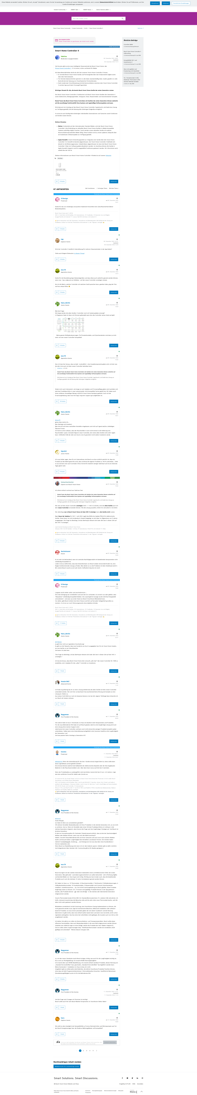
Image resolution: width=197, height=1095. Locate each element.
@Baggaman (58, 761)
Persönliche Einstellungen (181, 3)
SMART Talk (74, 9)
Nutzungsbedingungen (97, 1090)
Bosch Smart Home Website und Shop (67, 1084)
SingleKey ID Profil (124, 1084)
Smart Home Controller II (63, 68)
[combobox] (98, 18)
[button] (155, 3)
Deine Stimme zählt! (102, 9)
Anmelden (140, 1084)
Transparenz (88, 1092)
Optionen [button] (140, 28)
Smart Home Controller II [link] (96, 28)
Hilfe (133, 1084)
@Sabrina (59, 368)
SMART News (87, 9)
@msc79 (57, 420)
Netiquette (120, 1090)
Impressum (87, 1090)
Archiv (85, 28)
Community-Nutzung (129, 46)
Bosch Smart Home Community (61, 28)
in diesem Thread (79, 253)
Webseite (108, 155)
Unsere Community (59, 9)
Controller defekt (128, 44)
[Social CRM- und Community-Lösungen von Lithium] (133, 1091)
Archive (60, 158)
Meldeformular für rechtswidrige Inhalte (67, 1066)
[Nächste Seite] (96, 1050)
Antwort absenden (109, 1042)
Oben (141, 1091)
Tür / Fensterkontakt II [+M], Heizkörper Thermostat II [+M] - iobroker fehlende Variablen (132, 79)
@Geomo (58, 818)
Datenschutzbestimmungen (110, 1090)
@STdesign (58, 642)
